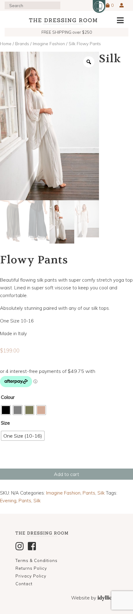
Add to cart (66, 474)
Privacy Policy (30, 575)
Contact (23, 583)
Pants (89, 493)
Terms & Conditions (36, 560)
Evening (8, 501)
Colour (8, 397)
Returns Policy (31, 568)
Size (5, 423)
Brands (22, 43)
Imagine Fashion (49, 43)
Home (5, 43)
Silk (101, 493)
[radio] (6, 410)
